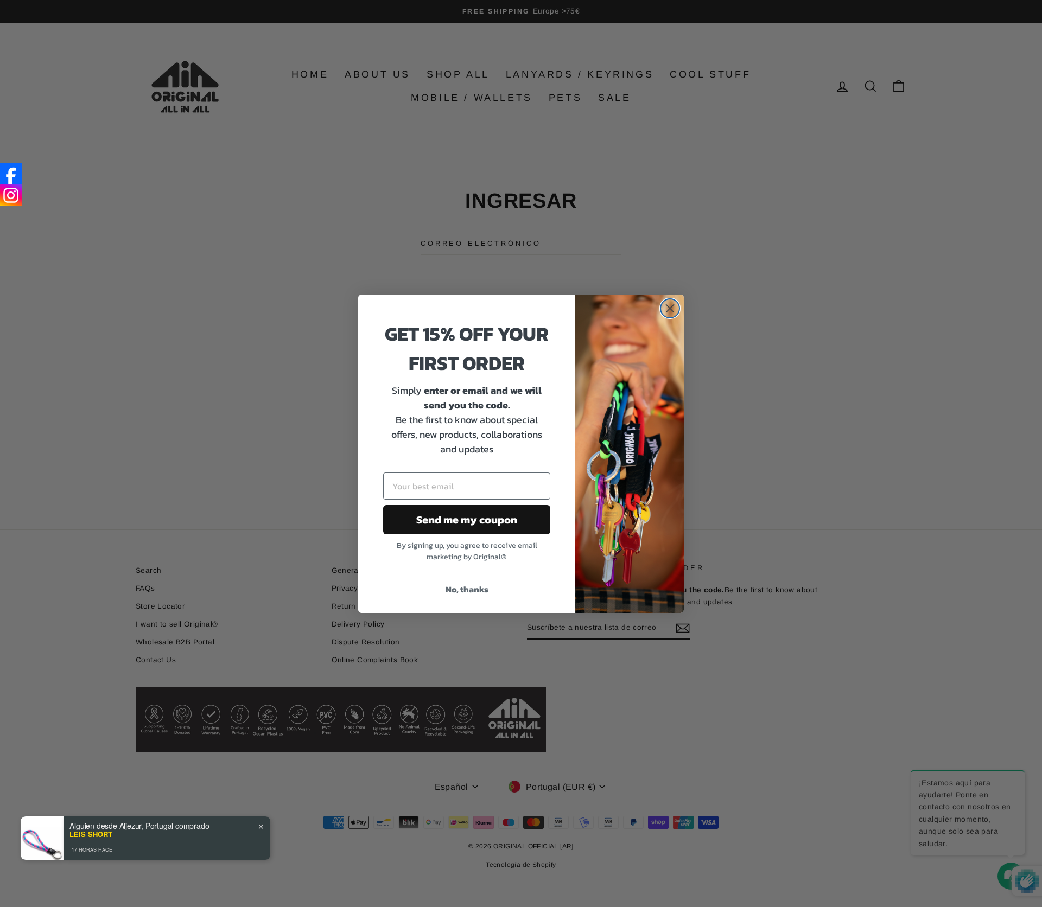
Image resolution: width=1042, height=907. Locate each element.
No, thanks (467, 589)
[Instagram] (11, 195)
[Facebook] (11, 173)
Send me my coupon (466, 520)
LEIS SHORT (90, 834)
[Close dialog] (669, 308)
